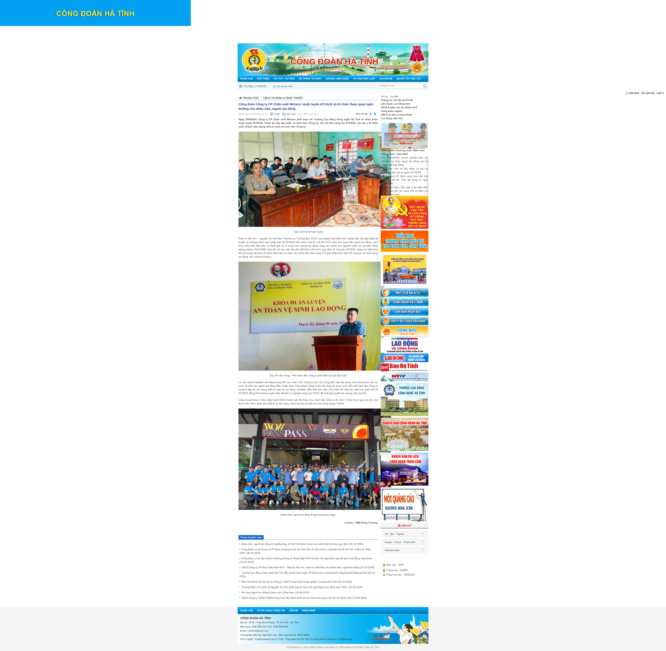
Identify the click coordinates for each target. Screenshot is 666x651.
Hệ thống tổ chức (303, 28)
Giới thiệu (252, 28)
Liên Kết (406, 525)
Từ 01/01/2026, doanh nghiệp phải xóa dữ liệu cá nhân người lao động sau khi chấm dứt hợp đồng (405, 161)
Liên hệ (293, 610)
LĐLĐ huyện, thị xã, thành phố (399, 107)
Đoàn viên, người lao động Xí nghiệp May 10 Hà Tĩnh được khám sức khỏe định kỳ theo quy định (302, 544)
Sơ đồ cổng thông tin (271, 610)
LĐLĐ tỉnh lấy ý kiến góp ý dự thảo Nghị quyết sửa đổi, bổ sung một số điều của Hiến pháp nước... (405, 191)
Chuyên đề (386, 28)
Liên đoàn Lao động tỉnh (395, 103)
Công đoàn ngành (391, 111)
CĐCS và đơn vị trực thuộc (396, 114)
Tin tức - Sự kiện (274, 28)
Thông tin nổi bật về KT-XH (397, 100)
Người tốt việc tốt (411, 28)
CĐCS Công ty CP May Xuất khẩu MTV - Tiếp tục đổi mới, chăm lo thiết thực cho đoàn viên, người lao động (308, 567)
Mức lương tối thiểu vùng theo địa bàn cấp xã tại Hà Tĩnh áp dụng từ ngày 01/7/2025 (405, 180)
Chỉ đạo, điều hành (333, 28)
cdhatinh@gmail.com (257, 631)
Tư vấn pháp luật (362, 28)
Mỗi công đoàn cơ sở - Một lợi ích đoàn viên (365, 86)
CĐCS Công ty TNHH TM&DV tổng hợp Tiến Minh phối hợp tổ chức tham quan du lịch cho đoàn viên (304, 597)
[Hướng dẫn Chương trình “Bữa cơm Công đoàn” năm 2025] (404, 136)
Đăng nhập (308, 610)
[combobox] (404, 534)
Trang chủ (240, 28)
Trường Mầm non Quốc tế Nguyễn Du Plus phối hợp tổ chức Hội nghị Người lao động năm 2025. (302, 587)
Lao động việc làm (392, 118)
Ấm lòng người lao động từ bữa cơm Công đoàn (275, 592)
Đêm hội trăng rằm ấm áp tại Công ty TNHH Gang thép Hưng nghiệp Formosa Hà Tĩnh (296, 581)
